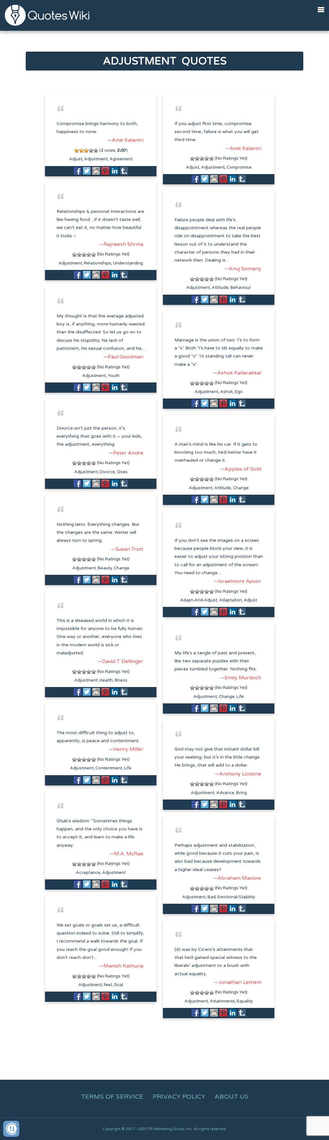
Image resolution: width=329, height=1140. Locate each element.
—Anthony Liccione (238, 774)
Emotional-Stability (236, 897)
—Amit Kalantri (125, 140)
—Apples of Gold (240, 469)
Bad (212, 897)
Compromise (239, 167)
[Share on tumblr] (124, 171)
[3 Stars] (86, 150)
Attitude (220, 287)
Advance (225, 792)
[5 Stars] (95, 150)
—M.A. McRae (126, 854)
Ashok (226, 391)
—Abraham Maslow (237, 878)
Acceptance (88, 872)
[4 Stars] (91, 150)
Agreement (121, 159)
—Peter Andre (126, 453)
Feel (108, 984)
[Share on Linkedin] (115, 171)
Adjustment (96, 159)
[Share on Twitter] (87, 171)
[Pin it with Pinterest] (105, 171)
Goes (122, 471)
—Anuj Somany (242, 268)
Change (241, 487)
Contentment (108, 768)
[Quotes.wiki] (47, 15)
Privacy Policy (179, 1097)
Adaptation (230, 600)
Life (240, 696)
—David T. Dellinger (120, 661)
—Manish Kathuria (121, 966)
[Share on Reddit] (96, 171)
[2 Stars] (81, 150)
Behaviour (240, 287)
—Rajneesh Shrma (121, 244)
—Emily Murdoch (240, 678)
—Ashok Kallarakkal (237, 373)
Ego (239, 391)
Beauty (105, 568)
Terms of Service (112, 1097)
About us (231, 1097)
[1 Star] (76, 150)
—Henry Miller (126, 749)
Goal (118, 984)
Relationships (97, 263)
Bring (241, 792)
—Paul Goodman (123, 357)
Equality (245, 1001)
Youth (114, 375)
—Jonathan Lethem (237, 982)
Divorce (107, 471)
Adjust (75, 159)
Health (106, 680)
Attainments (222, 1001)
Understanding (128, 263)
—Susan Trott (127, 549)
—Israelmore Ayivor (237, 581)
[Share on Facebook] (77, 171)
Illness (121, 680)
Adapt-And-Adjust (198, 600)
